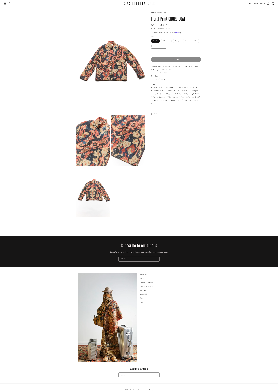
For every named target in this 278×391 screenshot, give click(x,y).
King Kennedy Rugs (135, 390)
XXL (196, 41)
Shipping (153, 28)
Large (178, 41)
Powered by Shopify (147, 390)
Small (156, 41)
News (141, 298)
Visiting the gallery (146, 282)
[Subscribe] (156, 259)
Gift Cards (143, 290)
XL (187, 41)
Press (141, 302)
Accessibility (144, 294)
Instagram (143, 274)
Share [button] (155, 113)
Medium (167, 41)
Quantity (153, 46)
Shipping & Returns (146, 286)
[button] (4, 3)
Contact (142, 278)
